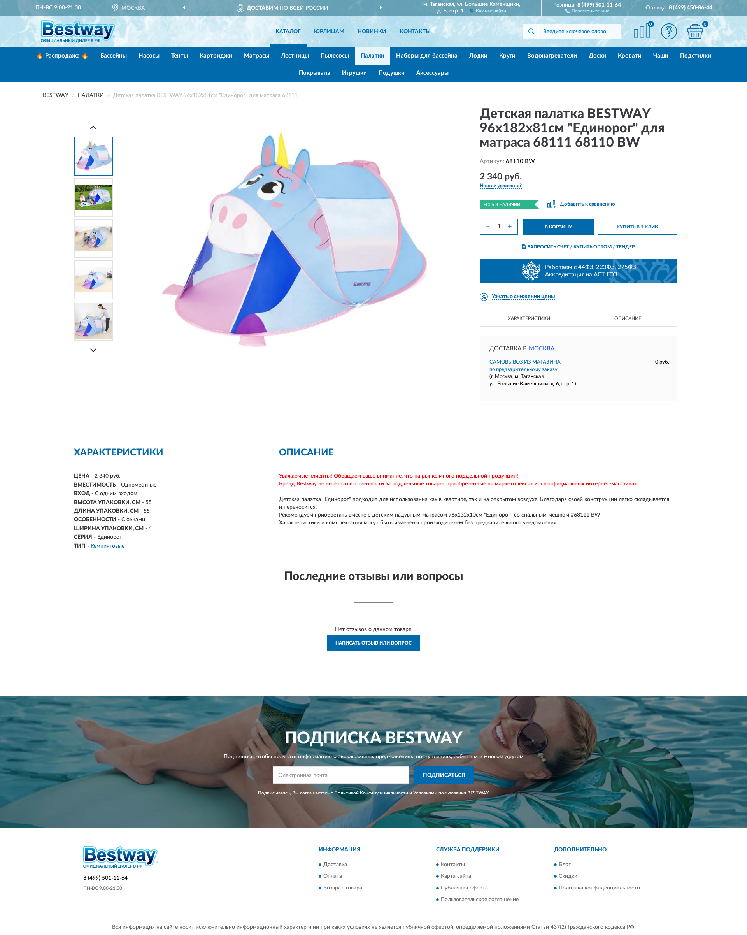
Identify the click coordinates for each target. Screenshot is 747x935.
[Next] (93, 350)
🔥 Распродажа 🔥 (62, 56)
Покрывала (314, 73)
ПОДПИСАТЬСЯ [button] (444, 775)
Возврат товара (342, 888)
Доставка (335, 865)
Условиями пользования (439, 793)
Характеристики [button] (529, 318)
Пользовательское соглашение (480, 900)
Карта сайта (456, 876)
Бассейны (113, 56)
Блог (565, 865)
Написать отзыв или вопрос (373, 643)
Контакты (415, 31)
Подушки (392, 73)
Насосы (149, 56)
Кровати (630, 56)
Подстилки (695, 56)
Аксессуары (432, 73)
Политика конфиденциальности (599, 888)
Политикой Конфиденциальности (371, 793)
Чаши (660, 56)
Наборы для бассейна (427, 56)
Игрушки (354, 73)
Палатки (372, 56)
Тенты (179, 56)
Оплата (332, 876)
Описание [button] (627, 318)
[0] (695, 31)
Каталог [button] (288, 31)
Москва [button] (541, 349)
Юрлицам (329, 31)
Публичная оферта (464, 888)
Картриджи (216, 56)
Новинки (372, 31)
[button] (587, 10)
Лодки (478, 56)
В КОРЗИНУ (558, 227)
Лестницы (295, 56)
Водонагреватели (552, 56)
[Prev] (93, 127)
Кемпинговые (107, 546)
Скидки (568, 876)
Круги (507, 56)
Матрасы (256, 56)
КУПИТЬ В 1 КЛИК (637, 227)
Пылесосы (335, 56)
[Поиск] (531, 31)
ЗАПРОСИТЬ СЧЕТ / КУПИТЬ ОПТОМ (581, 246)
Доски (597, 56)
